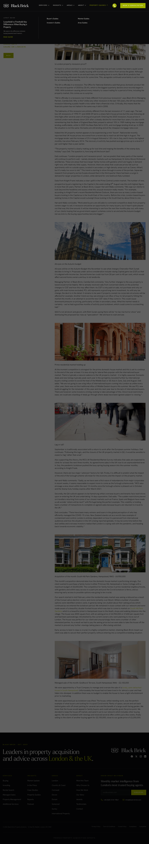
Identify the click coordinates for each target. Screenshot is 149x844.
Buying (5, 780)
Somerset (56, 804)
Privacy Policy (96, 826)
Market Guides (83, 18)
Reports (30, 799)
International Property (61, 813)
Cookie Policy (122, 826)
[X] (136, 756)
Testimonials (81, 804)
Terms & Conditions (109, 826)
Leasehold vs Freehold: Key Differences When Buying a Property (15, 24)
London (55, 780)
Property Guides (34, 795)
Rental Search (8, 790)
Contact (79, 809)
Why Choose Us (82, 785)
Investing (6, 785)
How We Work (82, 790)
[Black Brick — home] (16, 5)
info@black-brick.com (133, 800)
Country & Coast (58, 785)
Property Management (12, 799)
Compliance (132, 826)
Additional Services (11, 804)
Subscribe (138, 792)
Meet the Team (82, 780)
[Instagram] (141, 756)
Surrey (54, 809)
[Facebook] (132, 756)
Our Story (80, 795)
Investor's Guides (53, 23)
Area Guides (82, 23)
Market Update (33, 780)
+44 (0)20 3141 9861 (111, 800)
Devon (54, 795)
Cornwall (55, 790)
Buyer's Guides (52, 18)
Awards (79, 799)
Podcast (30, 804)
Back (8, 55)
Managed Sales (9, 795)
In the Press (32, 785)
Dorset (54, 799)
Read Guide (8, 37)
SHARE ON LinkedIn (14, 47)
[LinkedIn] (145, 756)
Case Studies (32, 790)
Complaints (142, 826)
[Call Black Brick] (114, 5)
